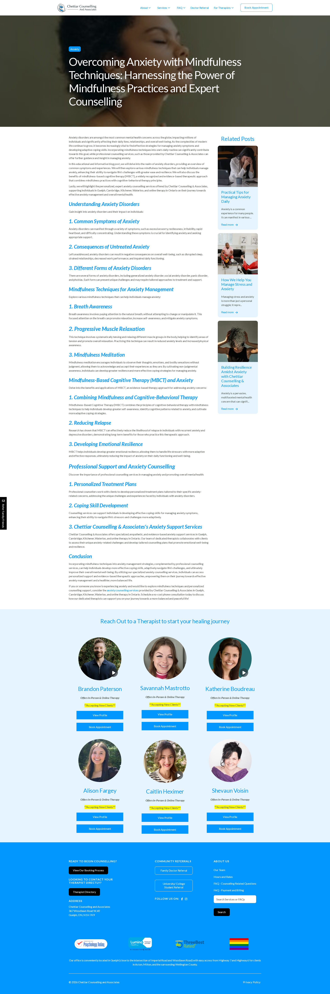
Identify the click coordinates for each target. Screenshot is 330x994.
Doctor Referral (199, 7)
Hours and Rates (223, 876)
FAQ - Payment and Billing (229, 890)
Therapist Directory (84, 892)
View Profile (100, 715)
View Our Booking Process (88, 870)
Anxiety (74, 49)
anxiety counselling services (123, 590)
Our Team (219, 870)
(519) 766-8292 (78, 919)
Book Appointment (256, 7)
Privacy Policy (251, 982)
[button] (145, 8)
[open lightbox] (99, 658)
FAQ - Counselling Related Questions (235, 883)
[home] (77, 7)
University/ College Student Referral (174, 885)
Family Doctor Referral (174, 870)
